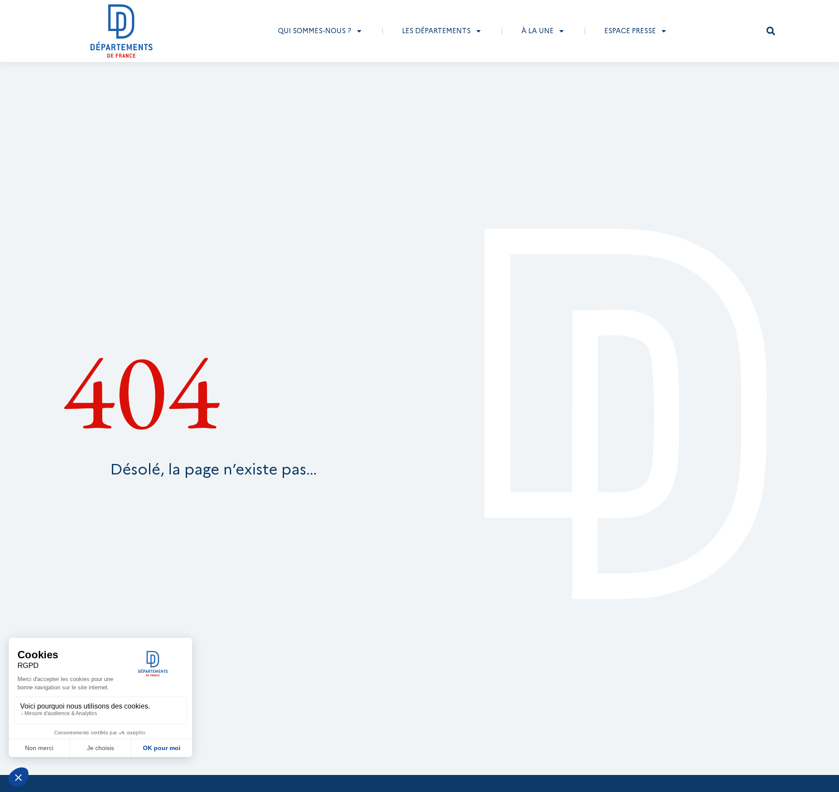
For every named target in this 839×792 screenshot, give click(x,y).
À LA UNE (537, 31)
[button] (771, 31)
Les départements (436, 31)
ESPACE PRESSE (630, 31)
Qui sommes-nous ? (314, 31)
